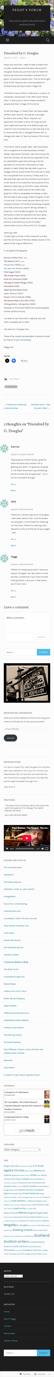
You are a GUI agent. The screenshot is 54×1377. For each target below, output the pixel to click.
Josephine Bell (10, 1095)
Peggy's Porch (27, 10)
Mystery (45, 1221)
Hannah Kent (37, 1197)
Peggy (23, 58)
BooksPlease (10, 984)
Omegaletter (10, 896)
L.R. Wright (29, 1208)
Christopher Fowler (25, 1183)
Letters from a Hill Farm (15, 991)
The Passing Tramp (13, 1035)
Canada (25, 1179)
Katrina (15, 446)
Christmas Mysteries (10, 1183)
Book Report (14, 379)
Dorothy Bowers (43, 1186)
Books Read (9, 1333)
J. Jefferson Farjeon (34, 1201)
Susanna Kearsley (34, 1246)
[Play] (7, 848)
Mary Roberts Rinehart (22, 1217)
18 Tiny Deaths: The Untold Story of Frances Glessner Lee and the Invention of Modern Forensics (24, 1105)
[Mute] (42, 848)
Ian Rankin (46, 1197)
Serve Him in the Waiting (15, 904)
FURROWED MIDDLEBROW (16, 1020)
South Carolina (20, 1246)
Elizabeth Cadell (17, 1193)
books (39, 1175)
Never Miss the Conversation (18, 713)
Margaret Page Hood (37, 1213)
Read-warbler (10, 1005)
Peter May (40, 1225)
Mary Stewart (36, 1217)
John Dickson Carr (40, 1205)
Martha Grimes (9, 1217)
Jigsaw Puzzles (15, 1205)
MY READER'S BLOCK (13, 947)
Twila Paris (37, 1250)
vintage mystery (30, 1254)
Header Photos (11, 1340)
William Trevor (42, 1254)
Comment (41, 637)
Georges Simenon (17, 1197)
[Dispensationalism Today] (46, 1122)
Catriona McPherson (36, 1179)
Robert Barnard (20, 1236)
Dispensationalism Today (16, 1117)
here (6, 139)
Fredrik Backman (31, 1193)
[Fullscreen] (46, 848)
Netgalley (10, 1225)
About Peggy (10, 1319)
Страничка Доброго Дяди (16, 962)
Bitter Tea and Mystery (14, 998)
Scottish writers (16, 1241)
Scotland (42, 1235)
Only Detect (9, 1067)
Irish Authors (19, 1200)
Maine (22, 1212)
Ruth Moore (29, 1236)
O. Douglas (11, 387)
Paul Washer (33, 1225)
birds (33, 1175)
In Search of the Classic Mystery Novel (22, 1075)
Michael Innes (14, 1221)
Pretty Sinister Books (14, 1027)
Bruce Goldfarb (10, 1112)
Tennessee (9, 1250)
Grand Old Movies (12, 940)
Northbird (8, 874)
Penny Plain (9, 265)
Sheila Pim (8, 1246)
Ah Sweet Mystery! (12, 1042)
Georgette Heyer (28, 1197)
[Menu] (7, 40)
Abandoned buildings (25, 1166)
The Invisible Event (13, 867)
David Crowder (29, 1186)
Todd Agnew (27, 1250)
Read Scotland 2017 (40, 1230)
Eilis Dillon (30, 1190)
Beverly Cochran (25, 1175)
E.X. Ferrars (20, 1190)
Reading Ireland (22, 1229)
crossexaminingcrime (14, 976)
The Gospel (18, 1250)
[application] (27, 838)
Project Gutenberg (22, 340)
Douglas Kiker (9, 1190)
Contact (7, 1326)
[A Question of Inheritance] (46, 1098)
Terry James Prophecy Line (16, 925)
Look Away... (9, 933)
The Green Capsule (12, 882)
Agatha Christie (14, 1170)
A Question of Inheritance (16, 1092)
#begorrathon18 (11, 1166)
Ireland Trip (7, 1201)
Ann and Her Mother (13, 268)
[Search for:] (27, 652)
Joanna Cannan (26, 1205)
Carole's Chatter (11, 954)
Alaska (37, 1170)
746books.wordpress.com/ (16, 1013)
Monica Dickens (36, 1221)
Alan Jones (29, 1171)
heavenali (8, 1060)
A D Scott (38, 1165)
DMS (13, 501)
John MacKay (8, 1208)
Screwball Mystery (37, 1242)
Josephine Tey (19, 1208)
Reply (13, 491)
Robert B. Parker (9, 1236)
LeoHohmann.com (12, 911)
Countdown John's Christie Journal (20, 918)
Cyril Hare (19, 1186)
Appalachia (16, 1175)
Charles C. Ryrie (10, 1120)
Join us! (10, 738)
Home (6, 1311)
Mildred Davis (24, 1221)
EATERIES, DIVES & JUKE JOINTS (19, 889)
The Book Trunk (11, 969)
